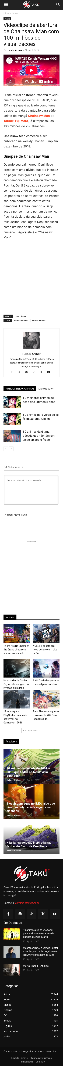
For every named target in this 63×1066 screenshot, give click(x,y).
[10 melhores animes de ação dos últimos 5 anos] (12, 402)
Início (6, 13)
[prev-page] (6, 449)
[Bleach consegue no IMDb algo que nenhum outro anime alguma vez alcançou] (31, 801)
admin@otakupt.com (27, 902)
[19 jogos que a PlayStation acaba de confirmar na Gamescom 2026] (17, 699)
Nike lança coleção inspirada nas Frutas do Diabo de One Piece (28, 844)
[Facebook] (13, 372)
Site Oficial (20, 316)
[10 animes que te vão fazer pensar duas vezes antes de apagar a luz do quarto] (12, 934)
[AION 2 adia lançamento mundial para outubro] (46, 668)
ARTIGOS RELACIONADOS (20, 388)
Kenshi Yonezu (39, 320)
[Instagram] (20, 372)
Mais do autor (46, 388)
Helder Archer (15, 50)
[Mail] (28, 372)
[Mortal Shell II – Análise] (12, 970)
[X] (43, 372)
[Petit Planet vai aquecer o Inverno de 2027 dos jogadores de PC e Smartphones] (46, 699)
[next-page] (11, 449)
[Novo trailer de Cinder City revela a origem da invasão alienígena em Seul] (17, 668)
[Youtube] (50, 372)
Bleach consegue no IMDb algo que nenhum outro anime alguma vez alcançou (30, 807)
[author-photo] (31, 348)
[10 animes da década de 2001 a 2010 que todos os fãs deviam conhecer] (31, 766)
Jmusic (15, 13)
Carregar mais (30, 730)
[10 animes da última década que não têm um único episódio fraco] (12, 436)
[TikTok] (35, 372)
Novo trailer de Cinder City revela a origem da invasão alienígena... (16, 684)
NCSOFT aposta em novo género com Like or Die (45, 649)
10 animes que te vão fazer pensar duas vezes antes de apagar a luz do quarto (38, 933)
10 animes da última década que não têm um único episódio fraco (39, 435)
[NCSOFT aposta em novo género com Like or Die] (46, 633)
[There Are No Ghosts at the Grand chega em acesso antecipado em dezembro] (17, 633)
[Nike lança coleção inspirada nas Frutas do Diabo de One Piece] (31, 836)
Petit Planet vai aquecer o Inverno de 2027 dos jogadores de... (46, 715)
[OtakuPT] (31, 5)
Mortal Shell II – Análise (36, 965)
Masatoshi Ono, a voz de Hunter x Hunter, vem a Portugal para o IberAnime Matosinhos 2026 (40, 951)
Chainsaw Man (21, 320)
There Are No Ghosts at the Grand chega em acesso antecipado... (16, 649)
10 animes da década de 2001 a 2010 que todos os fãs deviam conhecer (28, 772)
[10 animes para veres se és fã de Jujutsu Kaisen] (12, 419)
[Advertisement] (31, 276)
